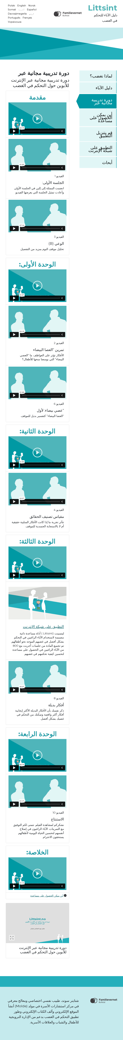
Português (14, 17)
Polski (11, 5)
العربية (21, 9)
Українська (14, 21)
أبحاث (107, 162)
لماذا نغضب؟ (101, 75)
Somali (12, 9)
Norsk (31, 5)
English (21, 5)
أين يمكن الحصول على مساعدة (101, 117)
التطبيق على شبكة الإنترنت (100, 149)
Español (32, 9)
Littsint (102, 7)
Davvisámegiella (17, 13)
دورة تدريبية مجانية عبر (101, 101)
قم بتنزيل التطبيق (104, 134)
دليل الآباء (104, 87)
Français (27, 17)
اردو (31, 13)
